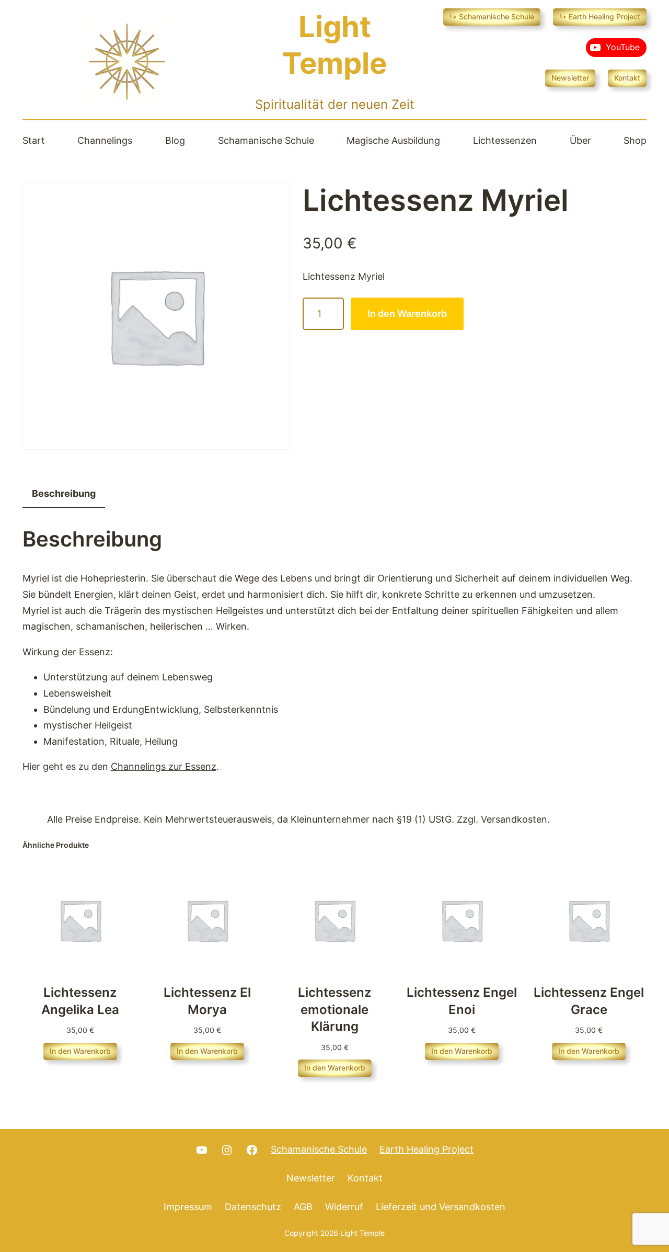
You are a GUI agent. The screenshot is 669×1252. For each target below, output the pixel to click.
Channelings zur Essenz (163, 766)
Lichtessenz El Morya (207, 1001)
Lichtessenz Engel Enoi (462, 1001)
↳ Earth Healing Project (599, 17)
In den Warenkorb (407, 313)
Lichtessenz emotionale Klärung (334, 1009)
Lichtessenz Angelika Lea (80, 1001)
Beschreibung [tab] (64, 493)
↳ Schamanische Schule (491, 17)
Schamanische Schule (319, 1149)
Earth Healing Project (426, 1149)
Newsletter (570, 78)
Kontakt (627, 78)
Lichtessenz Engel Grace (589, 1001)
